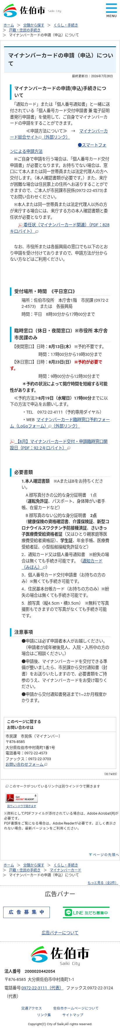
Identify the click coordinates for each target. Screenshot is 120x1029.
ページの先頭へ (106, 855)
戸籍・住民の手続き (24, 30)
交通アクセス (31, 1008)
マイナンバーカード (65, 870)
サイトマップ (72, 1015)
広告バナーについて (60, 933)
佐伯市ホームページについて (76, 1008)
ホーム (8, 25)
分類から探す (33, 25)
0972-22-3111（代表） (42, 988)
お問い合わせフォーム (25, 764)
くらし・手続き (66, 25)
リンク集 (44, 1015)
